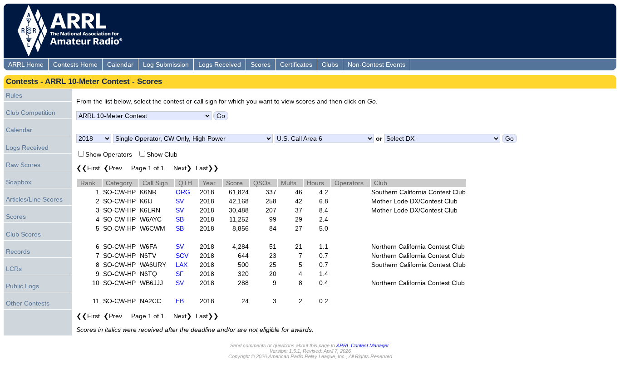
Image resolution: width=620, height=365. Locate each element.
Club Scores (23, 234)
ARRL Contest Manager (362, 345)
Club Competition (30, 112)
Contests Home (75, 64)
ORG (183, 192)
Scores (261, 64)
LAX (181, 264)
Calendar (120, 64)
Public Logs (22, 286)
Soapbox (18, 182)
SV (180, 201)
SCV (182, 255)
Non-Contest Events (376, 64)
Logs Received (219, 64)
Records (18, 251)
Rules (14, 95)
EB (180, 301)
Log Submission (166, 64)
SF (180, 273)
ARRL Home (26, 64)
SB (180, 219)
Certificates (296, 64)
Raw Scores (23, 164)
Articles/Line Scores (34, 199)
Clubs (330, 64)
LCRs (14, 268)
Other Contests (27, 303)
